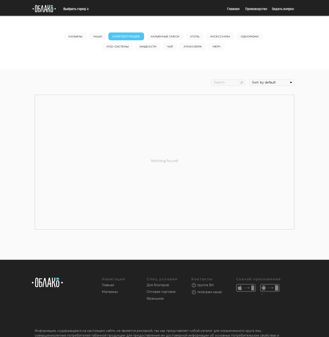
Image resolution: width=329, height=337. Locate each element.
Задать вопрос (283, 8)
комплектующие (126, 36)
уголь (194, 36)
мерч (216, 46)
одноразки (249, 36)
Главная (233, 8)
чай (170, 46)
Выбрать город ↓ (76, 8)
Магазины (110, 292)
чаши (97, 36)
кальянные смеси (165, 36)
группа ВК (205, 285)
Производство (256, 8)
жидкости (147, 46)
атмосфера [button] (193, 46)
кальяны (75, 36)
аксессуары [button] (220, 36)
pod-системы (118, 46)
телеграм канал (209, 292)
